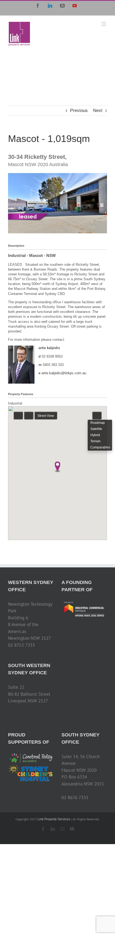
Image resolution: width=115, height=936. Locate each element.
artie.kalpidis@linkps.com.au (63, 373)
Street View (45, 416)
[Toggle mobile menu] (104, 24)
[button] (57, 467)
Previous (79, 110)
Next (97, 110)
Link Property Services (53, 819)
